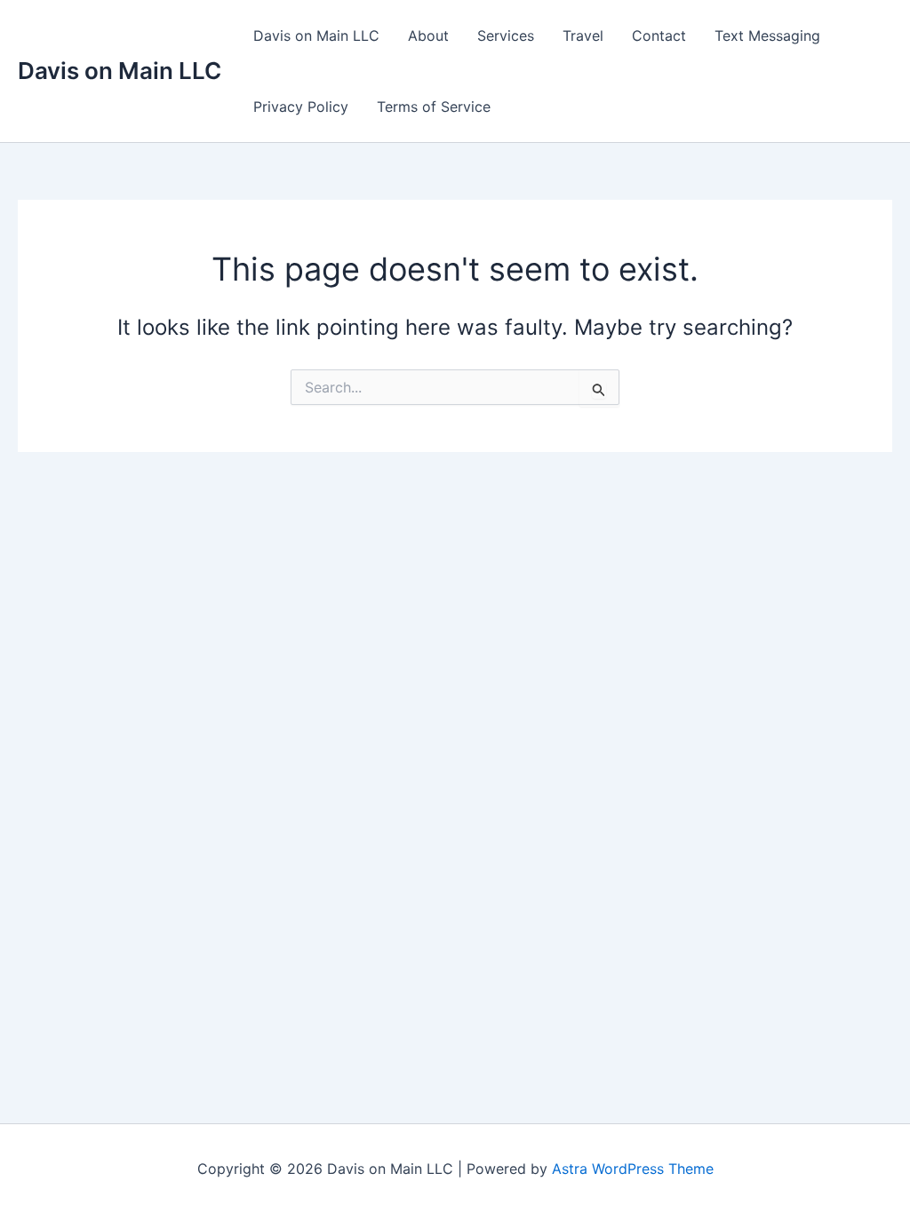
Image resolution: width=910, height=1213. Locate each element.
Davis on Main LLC (119, 70)
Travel (583, 35)
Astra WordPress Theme (633, 1168)
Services (505, 35)
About (428, 35)
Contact (659, 35)
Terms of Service (434, 106)
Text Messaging (767, 35)
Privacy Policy (300, 106)
